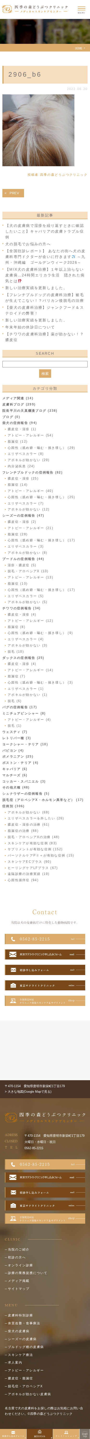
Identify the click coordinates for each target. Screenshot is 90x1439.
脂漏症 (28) (18, 534)
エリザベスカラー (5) (26, 596)
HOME (78, 48)
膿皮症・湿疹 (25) (23, 478)
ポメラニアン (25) (17, 756)
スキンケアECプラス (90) (29, 861)
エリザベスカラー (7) (26, 503)
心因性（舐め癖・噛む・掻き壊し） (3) (40, 682)
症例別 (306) (13, 806)
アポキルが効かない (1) (27, 695)
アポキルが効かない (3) (27, 645)
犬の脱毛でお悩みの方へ (28, 244)
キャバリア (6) (14, 769)
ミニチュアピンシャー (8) (24, 713)
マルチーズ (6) (14, 775)
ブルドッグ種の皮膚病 (26, 1347)
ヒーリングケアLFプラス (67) (33, 868)
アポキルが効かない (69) (29, 812)
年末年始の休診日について (30, 327)
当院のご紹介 (19, 1249)
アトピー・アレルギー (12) (30, 620)
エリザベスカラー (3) (26, 546)
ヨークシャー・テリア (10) (25, 744)
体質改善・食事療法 (24, 1323)
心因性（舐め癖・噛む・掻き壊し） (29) (41, 448)
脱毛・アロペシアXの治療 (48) (34, 837)
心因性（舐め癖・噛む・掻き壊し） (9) (40, 633)
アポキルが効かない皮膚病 (29, 1394)
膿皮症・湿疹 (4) (22, 614)
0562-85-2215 (33, 1148)
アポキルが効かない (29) (29, 460)
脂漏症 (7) (16, 676)
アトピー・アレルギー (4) (29, 719)
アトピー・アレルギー (26, 1370)
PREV (14, 193)
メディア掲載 (19, 1281)
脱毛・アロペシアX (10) (28, 571)
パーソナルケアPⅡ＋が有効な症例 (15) (41, 855)
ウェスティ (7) (14, 732)
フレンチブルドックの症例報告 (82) (32, 472)
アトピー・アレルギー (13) (30, 577)
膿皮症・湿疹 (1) (22, 429)
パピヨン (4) (13, 750)
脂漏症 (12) (18, 441)
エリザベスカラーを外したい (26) (36, 818)
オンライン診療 (20, 1265)
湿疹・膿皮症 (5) (22, 565)
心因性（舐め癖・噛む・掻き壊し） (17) (41, 540)
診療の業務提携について (28, 1273)
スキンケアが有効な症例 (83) (32, 843)
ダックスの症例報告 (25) (23, 658)
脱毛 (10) (16, 651)
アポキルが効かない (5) (27, 602)
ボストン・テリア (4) (20, 763)
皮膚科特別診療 (20, 1315)
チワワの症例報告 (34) (21, 608)
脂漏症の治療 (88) (23, 831)
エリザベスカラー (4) (26, 639)
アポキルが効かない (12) (29, 509)
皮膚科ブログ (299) (19, 404)
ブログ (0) (11, 417)
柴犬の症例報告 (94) (19, 423)
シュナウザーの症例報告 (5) (25, 793)
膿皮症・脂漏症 (20, 1378)
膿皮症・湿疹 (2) (22, 522)
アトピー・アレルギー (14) (30, 670)
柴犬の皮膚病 (19, 1331)
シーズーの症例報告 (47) (23, 515)
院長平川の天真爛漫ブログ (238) (30, 410)
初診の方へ (17, 1257)
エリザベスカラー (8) (26, 454)
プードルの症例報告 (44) (23, 559)
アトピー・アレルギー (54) (30, 435)
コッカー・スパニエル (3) (24, 781)
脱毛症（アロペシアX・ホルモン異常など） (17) (43, 800)
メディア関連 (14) (17, 398)
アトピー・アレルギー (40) (30, 491)
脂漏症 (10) (18, 583)
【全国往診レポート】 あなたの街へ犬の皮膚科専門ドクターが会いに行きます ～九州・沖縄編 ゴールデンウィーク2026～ (45, 256)
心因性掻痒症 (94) (23, 880)
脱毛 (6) (15, 701)
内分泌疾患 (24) (21, 466)
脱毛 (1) (15, 725)
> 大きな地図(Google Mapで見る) (28, 1091)
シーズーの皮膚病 (22, 1339)
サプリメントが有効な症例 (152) (35, 849)
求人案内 (15, 1362)
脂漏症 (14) (18, 484)
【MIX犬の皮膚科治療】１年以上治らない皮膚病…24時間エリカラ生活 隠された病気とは (45, 275)
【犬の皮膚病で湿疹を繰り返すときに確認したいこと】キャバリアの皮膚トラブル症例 (44, 231)
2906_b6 (25, 74)
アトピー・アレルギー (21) (30, 528)
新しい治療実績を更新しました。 (36, 288)
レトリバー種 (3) (16, 738)
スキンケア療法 (20, 1355)
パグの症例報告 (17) (19, 707)
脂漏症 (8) (16, 627)
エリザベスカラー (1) (26, 689)
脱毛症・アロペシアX (25, 1386)
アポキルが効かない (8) (27, 552)
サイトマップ (19, 1289)
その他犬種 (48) (16, 787)
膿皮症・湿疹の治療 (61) (29, 824)
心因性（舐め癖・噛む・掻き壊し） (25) (41, 497)
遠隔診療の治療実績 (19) (29, 874)
